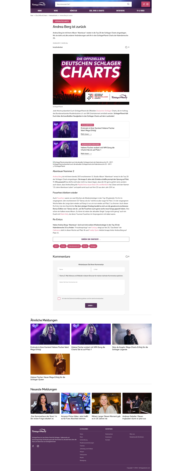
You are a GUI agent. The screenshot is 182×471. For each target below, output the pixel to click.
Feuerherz (60, 198)
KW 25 (85, 246)
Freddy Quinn (94, 230)
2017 (56, 246)
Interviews (120, 10)
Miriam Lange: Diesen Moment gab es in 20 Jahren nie (106, 417)
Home (40, 10)
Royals (82, 457)
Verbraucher (83, 454)
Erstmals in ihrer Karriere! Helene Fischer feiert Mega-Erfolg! (97, 129)
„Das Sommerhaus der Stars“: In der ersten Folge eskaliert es (43, 417)
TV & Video (140, 10)
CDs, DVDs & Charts (96, 10)
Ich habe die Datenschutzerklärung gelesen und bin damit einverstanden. (83, 298)
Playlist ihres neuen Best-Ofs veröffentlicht (93, 185)
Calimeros (56, 230)
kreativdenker (58, 47)
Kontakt (107, 440)
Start (31, 15)
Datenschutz (109, 434)
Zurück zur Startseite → (91, 239)
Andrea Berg (57, 176)
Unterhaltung (84, 440)
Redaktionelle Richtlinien (137, 437)
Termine (82, 446)
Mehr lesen (85, 134)
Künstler (73, 10)
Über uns (132, 434)
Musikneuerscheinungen (87, 443)
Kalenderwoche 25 (74, 246)
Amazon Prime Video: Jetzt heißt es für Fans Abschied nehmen (74, 417)
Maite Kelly (64, 214)
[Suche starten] (128, 4)
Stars (81, 437)
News (56, 10)
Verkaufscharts (53, 15)
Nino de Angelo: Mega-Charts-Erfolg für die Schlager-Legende (130, 348)
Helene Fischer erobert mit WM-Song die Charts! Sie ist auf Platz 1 (97, 148)
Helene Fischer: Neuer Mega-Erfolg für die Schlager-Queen (47, 378)
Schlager (93, 246)
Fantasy (94, 227)
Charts (63, 246)
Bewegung (83, 460)
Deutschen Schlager (103, 111)
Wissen (82, 452)
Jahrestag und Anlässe (86, 449)
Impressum (108, 437)
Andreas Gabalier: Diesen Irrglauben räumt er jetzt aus (134, 417)
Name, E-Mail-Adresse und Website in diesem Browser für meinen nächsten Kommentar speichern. (91, 276)
